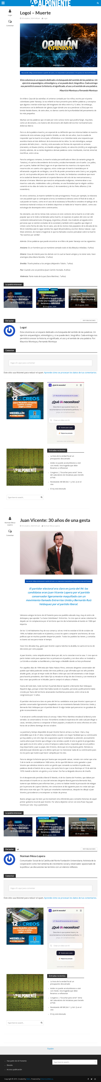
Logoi (10, 15)
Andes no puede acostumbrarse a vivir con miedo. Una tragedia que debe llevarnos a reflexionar (50, 299)
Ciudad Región (43, 289)
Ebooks (10, 1065)
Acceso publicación (14, 1069)
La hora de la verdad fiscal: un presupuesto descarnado (18, 298)
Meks (28, 1079)
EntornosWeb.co (47, 1079)
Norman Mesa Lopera (10, 523)
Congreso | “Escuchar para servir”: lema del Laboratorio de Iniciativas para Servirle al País (83, 298)
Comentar (10, 25)
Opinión (18, 293)
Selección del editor (46, 292)
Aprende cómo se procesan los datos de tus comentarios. (70, 372)
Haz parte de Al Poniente (17, 1061)
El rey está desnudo (58, 489)
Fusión (50, 1048)
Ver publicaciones (89, 320)
